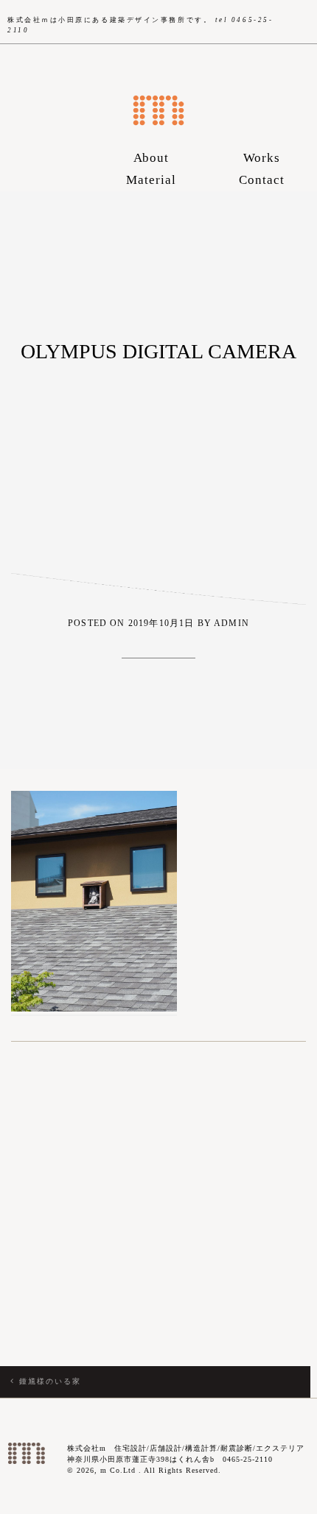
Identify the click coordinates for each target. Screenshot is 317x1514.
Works (262, 158)
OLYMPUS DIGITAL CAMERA (158, 351)
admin (231, 623)
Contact (262, 180)
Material (151, 180)
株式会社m (158, 110)
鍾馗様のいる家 (50, 1381)
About (151, 158)
